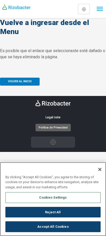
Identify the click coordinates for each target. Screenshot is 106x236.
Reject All (53, 212)
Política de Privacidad (53, 127)
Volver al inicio (20, 81)
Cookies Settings (53, 197)
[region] (53, 199)
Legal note (53, 117)
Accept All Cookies (52, 227)
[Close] (99, 169)
